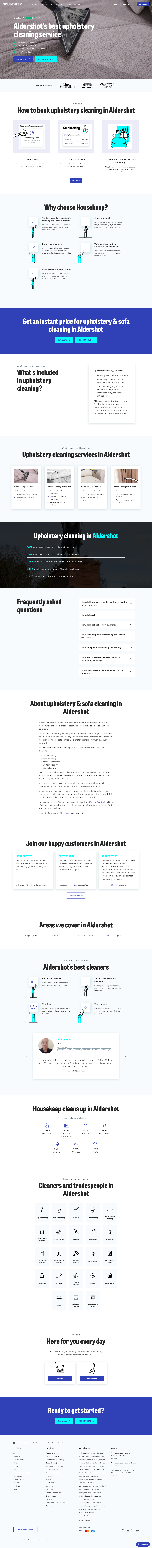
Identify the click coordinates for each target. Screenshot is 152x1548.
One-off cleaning (52, 1456)
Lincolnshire (83, 1479)
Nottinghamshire (85, 1493)
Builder (48, 1479)
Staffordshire (84, 1503)
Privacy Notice (32, 1540)
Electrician (50, 1483)
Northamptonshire (86, 1486)
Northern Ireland (99, 1486)
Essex (81, 1469)
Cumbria (82, 1463)
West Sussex (95, 1509)
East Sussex (92, 1466)
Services (50, 1448)
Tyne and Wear (84, 1506)
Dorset (102, 1463)
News (15, 1463)
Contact (77, 4)
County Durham (99, 1460)
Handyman (50, 1489)
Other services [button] (56, 4)
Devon (97, 1463)
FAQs (69, 4)
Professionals (18, 1460)
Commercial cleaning (54, 1473)
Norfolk (91, 1483)
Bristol (99, 1453)
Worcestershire (84, 1516)
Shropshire (97, 1496)
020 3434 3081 (128, 4)
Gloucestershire (90, 1469)
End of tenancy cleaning (55, 1460)
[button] (106, 604)
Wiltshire (93, 1512)
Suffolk (92, 1503)
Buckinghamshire (85, 1456)
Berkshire (93, 1453)
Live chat (59, 1378)
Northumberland (85, 1489)
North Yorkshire (98, 1489)
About (15, 1453)
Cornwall (89, 1460)
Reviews (16, 1486)
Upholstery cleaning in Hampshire (44, 1443)
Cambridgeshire (98, 1456)
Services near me (24, 1443)
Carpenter (50, 1486)
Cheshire (82, 1460)
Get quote (62, 339)
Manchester (99, 1479)
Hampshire (101, 1469)
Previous (27, 1056)
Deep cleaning (51, 1463)
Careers (16, 1469)
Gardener (49, 1499)
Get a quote (143, 4)
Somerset (82, 1499)
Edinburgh (101, 1466)
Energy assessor (52, 1496)
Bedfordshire (84, 1453)
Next (125, 1056)
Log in (116, 4)
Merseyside (83, 1483)
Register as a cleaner (25, 1529)
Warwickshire (100, 1506)
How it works (18, 1456)
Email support (92, 1378)
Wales (92, 1506)
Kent (103, 1473)
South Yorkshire (92, 1499)
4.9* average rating (96, 802)
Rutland (81, 1496)
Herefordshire (84, 1473)
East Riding (83, 1466)
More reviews (76, 895)
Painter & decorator (53, 1493)
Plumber (49, 1476)
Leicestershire (92, 1476)
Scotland (88, 1496)
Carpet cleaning (52, 1469)
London (91, 1479)
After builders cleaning (54, 1466)
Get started (22, 59)
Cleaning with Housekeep (23, 1473)
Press (15, 1466)
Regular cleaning (52, 1453)
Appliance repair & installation (57, 1503)
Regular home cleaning (39, 4)
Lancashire (83, 1476)
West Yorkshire (84, 1512)
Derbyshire (90, 1463)
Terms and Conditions (46, 1540)
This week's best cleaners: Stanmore (124, 1463)
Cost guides (17, 1476)
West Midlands (84, 1509)
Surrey (98, 1503)
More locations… (85, 1520)
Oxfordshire (96, 1493)
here (67, 813)
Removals (49, 1506)
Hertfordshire (95, 1473)
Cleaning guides (19, 1479)
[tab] (107, 603)
